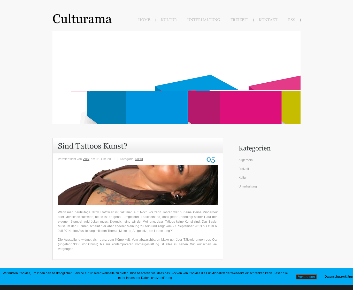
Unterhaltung (248, 186)
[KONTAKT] (268, 20)
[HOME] (144, 20)
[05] (210, 159)
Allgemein (246, 160)
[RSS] (291, 20)
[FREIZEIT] (240, 20)
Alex (86, 159)
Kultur (139, 159)
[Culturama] (82, 18)
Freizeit (244, 169)
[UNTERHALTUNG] (203, 20)
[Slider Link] (70, 40)
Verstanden (306, 277)
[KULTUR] (169, 20)
